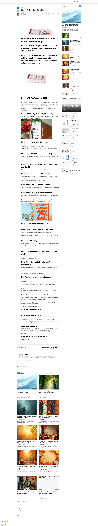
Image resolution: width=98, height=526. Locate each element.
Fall (18, 414)
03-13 (24, 394)
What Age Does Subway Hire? (75, 129)
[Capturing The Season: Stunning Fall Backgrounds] (27, 457)
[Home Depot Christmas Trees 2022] (65, 143)
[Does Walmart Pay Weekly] (65, 137)
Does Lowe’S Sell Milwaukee (75, 162)
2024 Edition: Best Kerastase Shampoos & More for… (74, 122)
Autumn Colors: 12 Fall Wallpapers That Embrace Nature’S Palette (48, 442)
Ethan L (26, 13)
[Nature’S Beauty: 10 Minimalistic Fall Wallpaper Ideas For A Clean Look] (27, 432)
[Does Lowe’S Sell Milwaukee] (65, 164)
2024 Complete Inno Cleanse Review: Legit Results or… (75, 156)
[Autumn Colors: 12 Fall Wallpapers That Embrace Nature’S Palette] (49, 432)
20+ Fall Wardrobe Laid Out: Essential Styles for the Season (26, 492)
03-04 (78, 124)
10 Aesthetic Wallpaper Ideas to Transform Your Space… (75, 35)
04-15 (77, 116)
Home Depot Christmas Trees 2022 (74, 142)
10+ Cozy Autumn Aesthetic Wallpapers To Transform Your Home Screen (48, 467)
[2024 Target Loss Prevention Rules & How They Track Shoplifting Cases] (49, 483)
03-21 (25, 14)
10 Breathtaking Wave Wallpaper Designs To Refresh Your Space (27, 391)
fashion (18, 489)
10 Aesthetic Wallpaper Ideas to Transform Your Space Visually (46, 391)
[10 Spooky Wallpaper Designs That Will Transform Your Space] (27, 407)
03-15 (77, 137)
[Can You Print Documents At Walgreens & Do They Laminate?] (65, 170)
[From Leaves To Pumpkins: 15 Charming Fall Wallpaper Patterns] (49, 407)
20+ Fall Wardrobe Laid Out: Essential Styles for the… (75, 84)
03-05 (46, 494)
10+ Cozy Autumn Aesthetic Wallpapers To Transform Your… (75, 77)
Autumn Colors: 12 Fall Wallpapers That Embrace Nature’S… (75, 62)
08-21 (25, 494)
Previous (19, 501)
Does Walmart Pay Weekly (75, 135)
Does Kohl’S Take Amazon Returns (75, 114)
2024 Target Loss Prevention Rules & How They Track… (75, 91)
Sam (64, 98)
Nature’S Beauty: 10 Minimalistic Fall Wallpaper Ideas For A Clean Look (25, 442)
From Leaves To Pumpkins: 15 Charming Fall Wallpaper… (75, 48)
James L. (20, 494)
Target (40, 489)
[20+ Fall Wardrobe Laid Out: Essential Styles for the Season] (27, 483)
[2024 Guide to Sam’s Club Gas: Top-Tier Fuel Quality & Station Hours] (71, 105)
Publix (23, 7)
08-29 (46, 419)
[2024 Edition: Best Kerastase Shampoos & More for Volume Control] (65, 122)
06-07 (77, 144)
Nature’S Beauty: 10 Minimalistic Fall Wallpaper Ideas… (75, 56)
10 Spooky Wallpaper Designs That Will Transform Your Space (26, 416)
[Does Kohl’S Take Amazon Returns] (65, 115)
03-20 (77, 164)
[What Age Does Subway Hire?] (65, 130)
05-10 (77, 171)
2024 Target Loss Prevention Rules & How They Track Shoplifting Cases (49, 492)
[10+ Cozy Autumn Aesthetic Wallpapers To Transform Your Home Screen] (49, 457)
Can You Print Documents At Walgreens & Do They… (75, 169)
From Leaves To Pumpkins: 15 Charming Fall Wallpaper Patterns (49, 416)
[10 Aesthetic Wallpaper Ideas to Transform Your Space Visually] (49, 382)
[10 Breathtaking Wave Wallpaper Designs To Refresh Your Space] (27, 382)
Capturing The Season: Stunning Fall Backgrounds (26, 467)
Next (24, 501)
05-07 (77, 131)
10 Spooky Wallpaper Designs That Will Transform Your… (75, 41)
